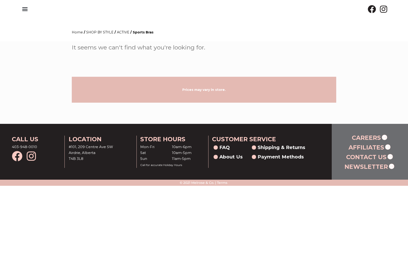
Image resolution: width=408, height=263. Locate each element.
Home (77, 32)
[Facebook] (372, 9)
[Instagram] (383, 9)
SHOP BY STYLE (100, 32)
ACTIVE (123, 32)
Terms (221, 183)
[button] (24, 9)
